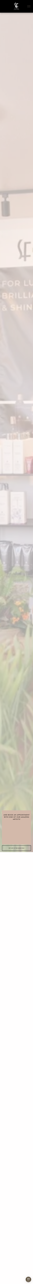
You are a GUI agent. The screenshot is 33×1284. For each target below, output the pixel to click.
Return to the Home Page (16, 848)
